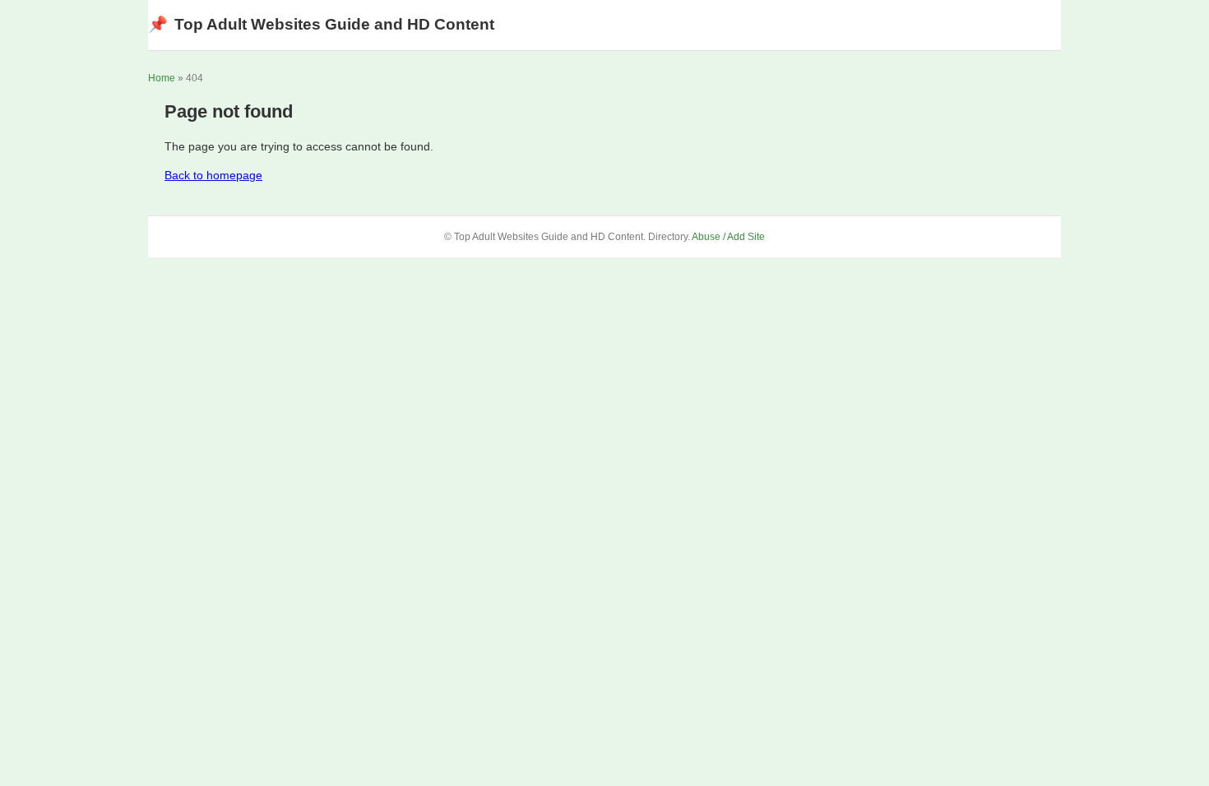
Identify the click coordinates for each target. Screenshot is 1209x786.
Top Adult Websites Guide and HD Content (321, 24)
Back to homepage (213, 175)
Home (161, 78)
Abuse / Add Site (728, 237)
